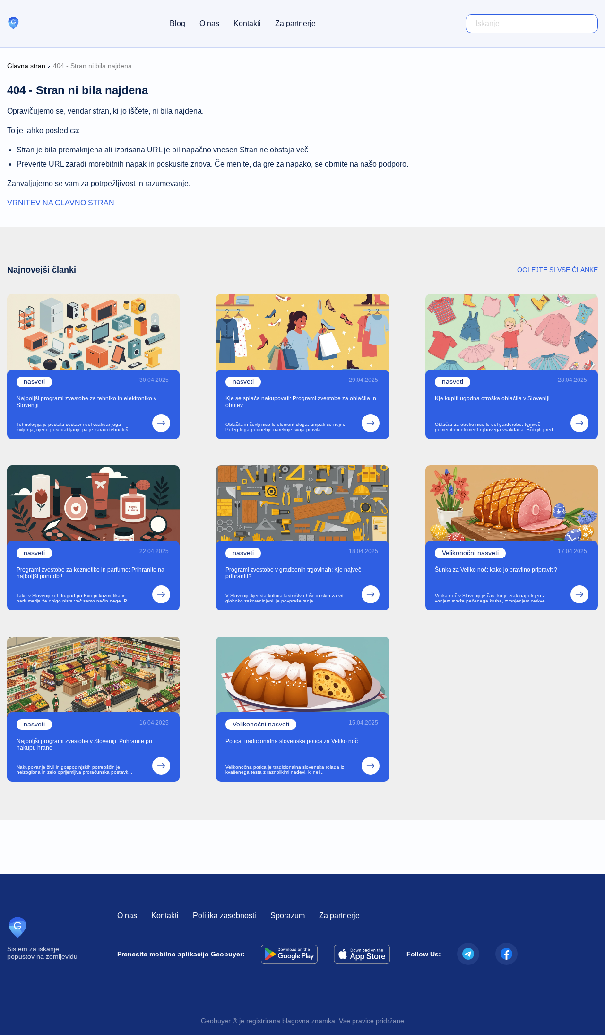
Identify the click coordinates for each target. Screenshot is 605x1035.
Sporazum (287, 915)
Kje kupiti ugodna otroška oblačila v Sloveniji (492, 398)
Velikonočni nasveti (470, 553)
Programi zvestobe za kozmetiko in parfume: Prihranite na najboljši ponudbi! (90, 573)
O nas (209, 23)
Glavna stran (26, 66)
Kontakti (247, 23)
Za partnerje (295, 23)
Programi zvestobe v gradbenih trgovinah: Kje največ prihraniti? (293, 573)
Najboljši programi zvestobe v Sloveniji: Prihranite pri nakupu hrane (84, 744)
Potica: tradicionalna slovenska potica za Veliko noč (291, 741)
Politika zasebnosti (224, 915)
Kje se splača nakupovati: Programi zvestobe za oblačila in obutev (300, 401)
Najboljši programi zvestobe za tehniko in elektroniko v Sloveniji (86, 401)
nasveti (34, 381)
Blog (177, 23)
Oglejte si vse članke (557, 269)
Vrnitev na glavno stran (60, 203)
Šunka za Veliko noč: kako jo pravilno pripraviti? (496, 569)
